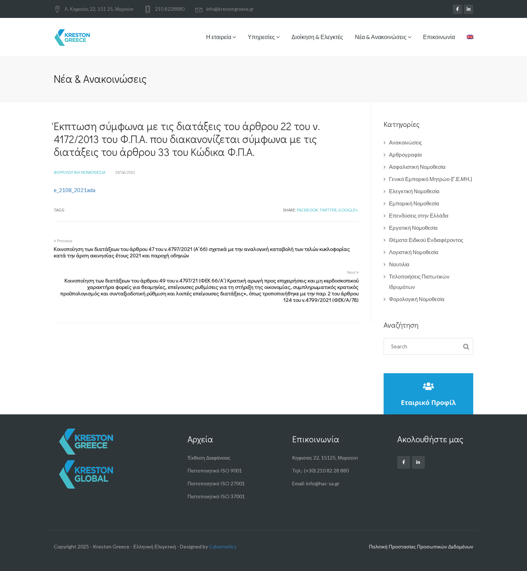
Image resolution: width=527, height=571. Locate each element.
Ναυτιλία (399, 264)
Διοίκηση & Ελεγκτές (317, 36)
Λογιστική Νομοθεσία (413, 252)
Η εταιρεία (219, 36)
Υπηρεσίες (262, 36)
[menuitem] (467, 42)
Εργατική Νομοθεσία (413, 227)
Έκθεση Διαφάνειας (209, 458)
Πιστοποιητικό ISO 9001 (214, 470)
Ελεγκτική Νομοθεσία (414, 191)
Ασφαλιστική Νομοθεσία (417, 166)
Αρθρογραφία (405, 154)
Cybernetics (223, 546)
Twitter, (328, 210)
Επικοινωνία (439, 36)
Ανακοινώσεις (405, 142)
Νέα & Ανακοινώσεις (381, 36)
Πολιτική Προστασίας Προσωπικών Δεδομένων (421, 546)
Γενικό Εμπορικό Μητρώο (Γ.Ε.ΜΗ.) (430, 179)
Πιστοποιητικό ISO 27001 (216, 483)
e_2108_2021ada (74, 190)
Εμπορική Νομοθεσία (414, 203)
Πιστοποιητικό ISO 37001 (216, 496)
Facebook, (308, 210)
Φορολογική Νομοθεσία (79, 172)
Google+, (348, 210)
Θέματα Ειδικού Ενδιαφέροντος (426, 240)
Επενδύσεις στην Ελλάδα (418, 215)
